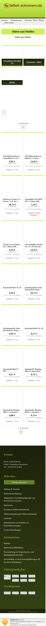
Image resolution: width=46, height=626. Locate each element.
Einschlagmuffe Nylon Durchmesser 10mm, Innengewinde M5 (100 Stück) (12, 329)
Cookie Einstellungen (12, 530)
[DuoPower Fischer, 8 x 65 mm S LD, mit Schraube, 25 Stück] (12, 187)
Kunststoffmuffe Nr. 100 (11, 370)
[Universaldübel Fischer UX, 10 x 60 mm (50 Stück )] (34, 233)
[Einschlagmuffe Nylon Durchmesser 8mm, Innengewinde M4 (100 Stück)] (34, 276)
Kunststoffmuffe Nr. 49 (34, 328)
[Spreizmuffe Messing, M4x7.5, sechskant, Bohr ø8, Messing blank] (34, 398)
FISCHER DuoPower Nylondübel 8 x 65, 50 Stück (11, 157)
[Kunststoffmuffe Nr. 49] (34, 316)
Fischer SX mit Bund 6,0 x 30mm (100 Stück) (11, 246)
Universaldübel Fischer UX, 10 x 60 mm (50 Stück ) (34, 246)
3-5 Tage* (16, 169)
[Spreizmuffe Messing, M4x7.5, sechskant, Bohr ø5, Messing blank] (12, 398)
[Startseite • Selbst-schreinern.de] (23, 8)
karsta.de (36, 611)
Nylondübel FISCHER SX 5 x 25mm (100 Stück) (33, 200)
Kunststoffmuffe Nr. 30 (12, 288)
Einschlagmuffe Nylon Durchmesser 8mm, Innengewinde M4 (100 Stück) (33, 289)
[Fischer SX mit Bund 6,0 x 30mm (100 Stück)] (12, 233)
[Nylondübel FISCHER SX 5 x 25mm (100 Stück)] (34, 187)
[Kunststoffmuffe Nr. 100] (12, 357)
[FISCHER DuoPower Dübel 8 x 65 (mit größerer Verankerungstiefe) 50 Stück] (34, 144)
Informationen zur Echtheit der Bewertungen (23, 625)
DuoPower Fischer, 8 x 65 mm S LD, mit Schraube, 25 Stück (11, 200)
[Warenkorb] (31, 13)
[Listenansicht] (4, 117)
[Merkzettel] (23, 13)
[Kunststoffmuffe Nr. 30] (12, 276)
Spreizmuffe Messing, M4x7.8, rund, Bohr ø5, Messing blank (33, 370)
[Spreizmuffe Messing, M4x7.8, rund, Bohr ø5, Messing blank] (34, 357)
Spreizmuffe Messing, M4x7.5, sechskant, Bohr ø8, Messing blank (33, 411)
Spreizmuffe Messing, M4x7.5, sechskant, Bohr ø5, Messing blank (11, 411)
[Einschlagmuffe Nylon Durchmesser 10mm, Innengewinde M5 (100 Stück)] (12, 316)
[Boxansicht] (4, 112)
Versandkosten (17, 166)
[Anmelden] (14, 13)
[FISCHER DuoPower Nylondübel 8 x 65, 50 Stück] (12, 144)
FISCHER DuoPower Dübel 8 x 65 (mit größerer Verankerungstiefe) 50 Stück (33, 157)
